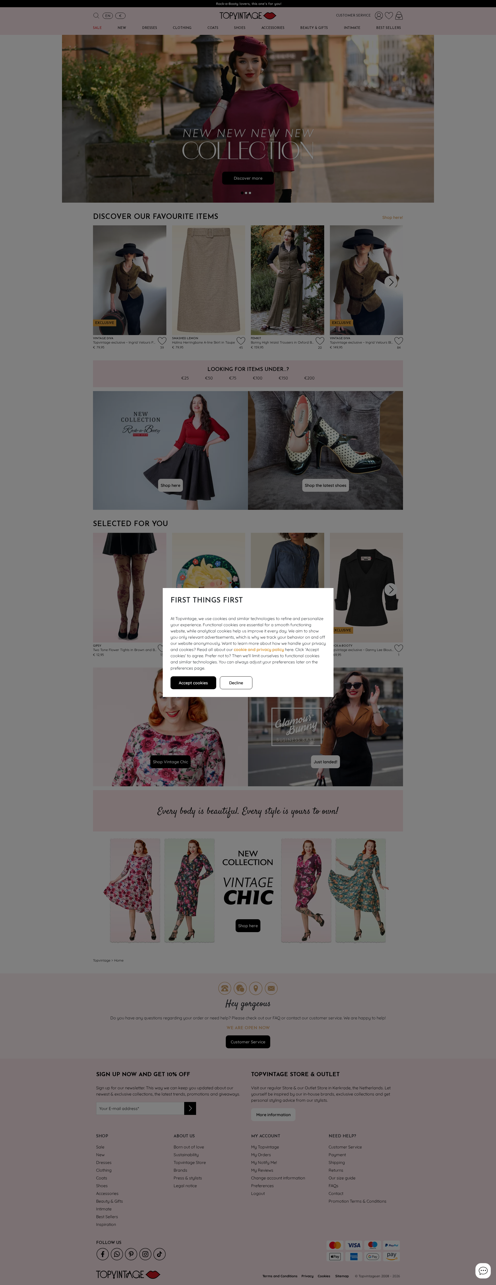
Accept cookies (193, 682)
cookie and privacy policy (259, 649)
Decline (236, 682)
